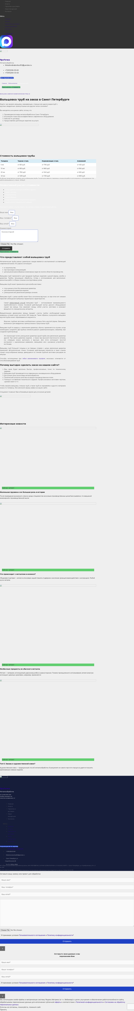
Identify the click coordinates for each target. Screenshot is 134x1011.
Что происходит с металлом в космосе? (18, 574)
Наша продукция (11, 9)
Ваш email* (5, 224)
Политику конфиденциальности (60, 935)
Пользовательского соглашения (32, 935)
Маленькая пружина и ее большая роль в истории (22, 492)
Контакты (8, 11)
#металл (12, 93)
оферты (58, 1002)
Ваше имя (4, 212)
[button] (41, 16)
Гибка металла (12, 83)
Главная (8, 1)
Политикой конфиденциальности (89, 1002)
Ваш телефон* (6, 218)
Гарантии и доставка (12, 6)
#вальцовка (4, 93)
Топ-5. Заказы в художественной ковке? (17, 764)
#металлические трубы (22, 93)
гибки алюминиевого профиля (33, 358)
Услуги (7, 4)
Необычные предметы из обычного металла (20, 669)
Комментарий (5, 228)
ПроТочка (5, 60)
